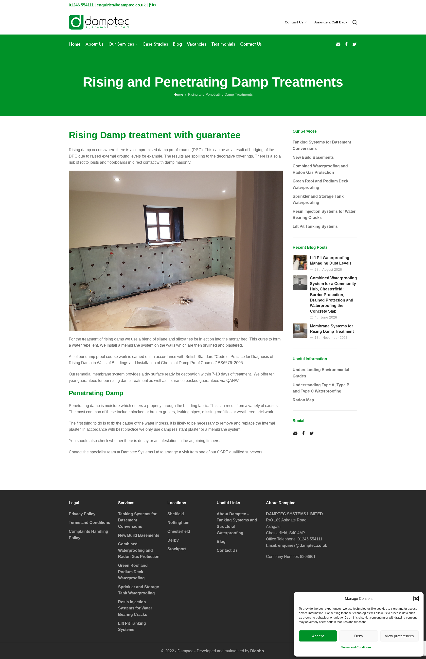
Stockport (176, 549)
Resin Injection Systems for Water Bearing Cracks (324, 214)
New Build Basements (313, 157)
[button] (416, 598)
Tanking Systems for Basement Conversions (322, 145)
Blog (221, 541)
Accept (318, 636)
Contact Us (227, 550)
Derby (173, 540)
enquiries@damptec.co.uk (121, 5)
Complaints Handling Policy (88, 534)
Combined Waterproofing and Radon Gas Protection (320, 169)
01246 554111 (81, 5)
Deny (358, 636)
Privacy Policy (82, 514)
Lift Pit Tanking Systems (315, 226)
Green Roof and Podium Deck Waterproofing (320, 184)
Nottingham (178, 522)
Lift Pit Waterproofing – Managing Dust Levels (331, 260)
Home (178, 94)
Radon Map (303, 400)
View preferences (399, 636)
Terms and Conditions (356, 647)
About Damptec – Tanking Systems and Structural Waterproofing (237, 523)
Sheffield (175, 514)
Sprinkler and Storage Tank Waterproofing (318, 199)
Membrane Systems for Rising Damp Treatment (332, 329)
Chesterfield (178, 531)
